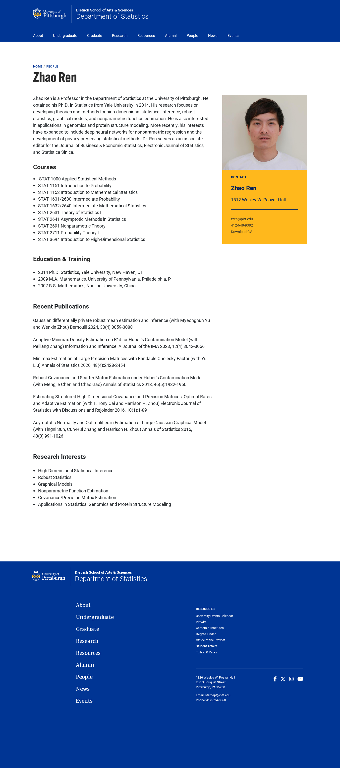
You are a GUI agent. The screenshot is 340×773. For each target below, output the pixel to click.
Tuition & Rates (206, 652)
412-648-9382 (242, 225)
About (38, 35)
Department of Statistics (112, 14)
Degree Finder (206, 634)
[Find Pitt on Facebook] (275, 679)
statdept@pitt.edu (217, 695)
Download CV (241, 231)
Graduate (94, 35)
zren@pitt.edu (242, 219)
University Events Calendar (214, 616)
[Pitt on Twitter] (283, 679)
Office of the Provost (210, 640)
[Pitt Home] (52, 14)
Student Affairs (206, 646)
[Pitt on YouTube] (300, 679)
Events (233, 35)
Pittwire (201, 622)
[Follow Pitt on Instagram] (291, 679)
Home (37, 66)
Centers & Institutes (210, 628)
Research (119, 35)
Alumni (171, 35)
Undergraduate (65, 35)
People (192, 35)
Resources (146, 35)
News (213, 35)
